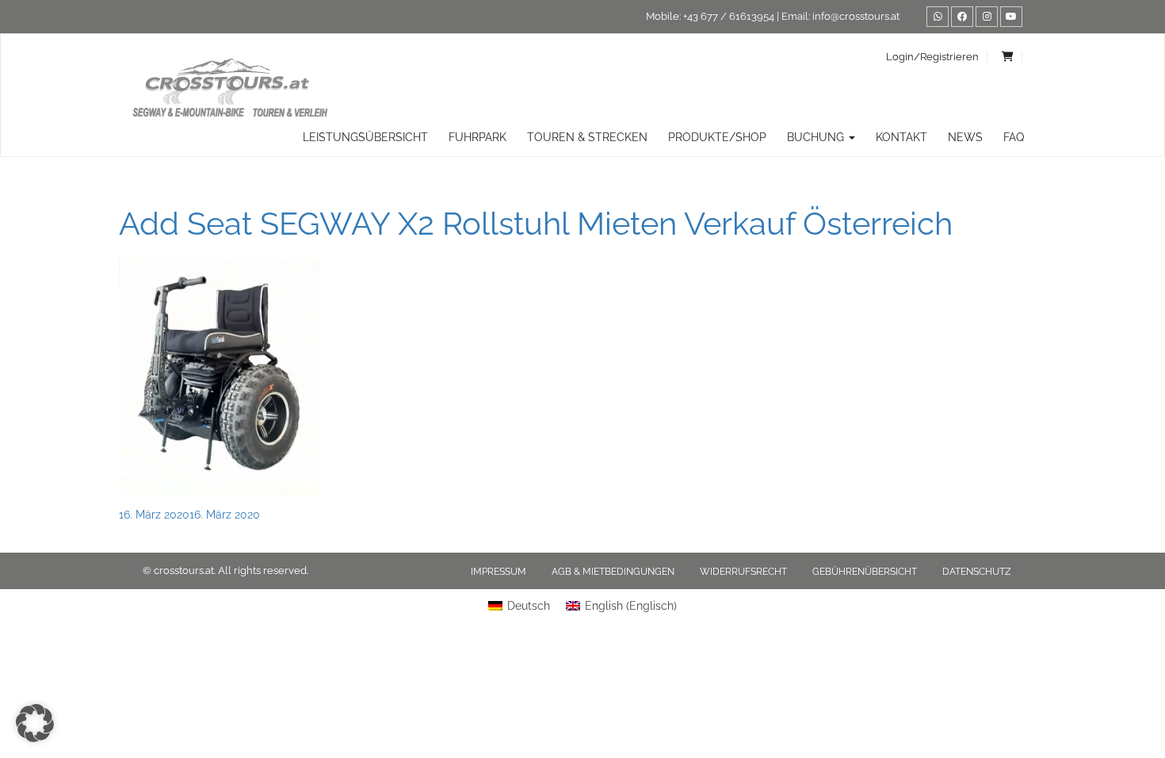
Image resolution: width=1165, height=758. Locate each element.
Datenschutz (976, 571)
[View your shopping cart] (1008, 57)
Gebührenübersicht (864, 571)
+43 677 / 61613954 (728, 16)
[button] (35, 723)
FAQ (1013, 137)
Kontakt (901, 137)
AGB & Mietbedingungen (613, 571)
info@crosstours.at (856, 16)
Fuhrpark (477, 137)
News (965, 137)
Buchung (817, 137)
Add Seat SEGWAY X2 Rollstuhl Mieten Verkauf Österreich (536, 223)
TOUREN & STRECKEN (587, 137)
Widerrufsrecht (743, 571)
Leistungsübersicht (365, 137)
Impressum (498, 571)
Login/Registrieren (932, 57)
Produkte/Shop (717, 137)
